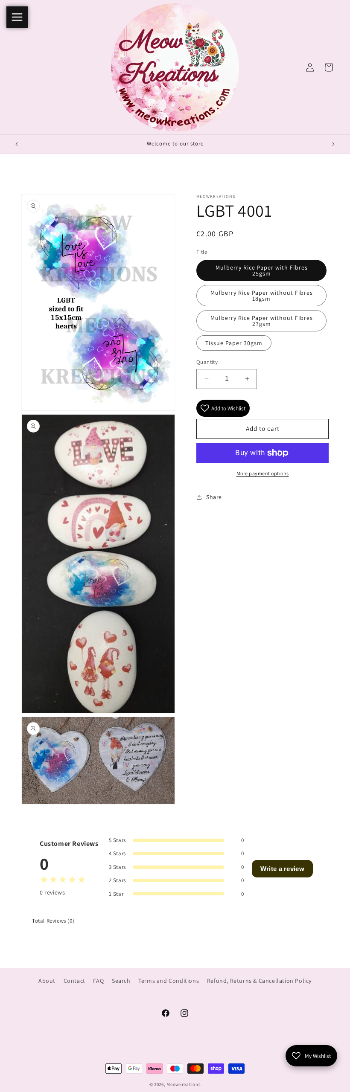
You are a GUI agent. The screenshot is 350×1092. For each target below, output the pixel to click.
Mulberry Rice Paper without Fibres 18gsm (261, 295)
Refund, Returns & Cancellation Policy (259, 981)
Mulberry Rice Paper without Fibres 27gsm (261, 321)
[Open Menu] (17, 17)
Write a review (282, 868)
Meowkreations (183, 1084)
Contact (74, 981)
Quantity (207, 362)
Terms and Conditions (168, 981)
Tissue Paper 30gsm (233, 343)
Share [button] (214, 497)
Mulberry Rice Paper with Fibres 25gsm (262, 270)
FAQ (98, 981)
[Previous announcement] (16, 144)
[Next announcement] (333, 144)
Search (121, 981)
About (46, 981)
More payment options (262, 473)
